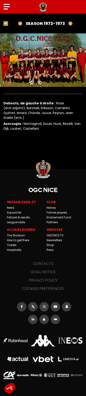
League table (16, 222)
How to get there (18, 240)
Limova (68, 359)
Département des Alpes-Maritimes (77, 375)
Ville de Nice (49, 375)
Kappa (43, 340)
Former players (57, 212)
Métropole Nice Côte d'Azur (63, 375)
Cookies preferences (43, 288)
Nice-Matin (23, 375)
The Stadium (16, 235)
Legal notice (43, 272)
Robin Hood (15, 340)
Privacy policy (43, 280)
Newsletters (54, 240)
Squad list (14, 212)
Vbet (43, 359)
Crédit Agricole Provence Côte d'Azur (9, 375)
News (10, 208)
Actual (17, 359)
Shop (50, 245)
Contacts (43, 263)
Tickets (12, 245)
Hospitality (14, 250)
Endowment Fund (59, 217)
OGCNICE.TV (55, 235)
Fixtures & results (18, 217)
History (51, 208)
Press (50, 250)
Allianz (36, 375)
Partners (52, 222)
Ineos (70, 340)
